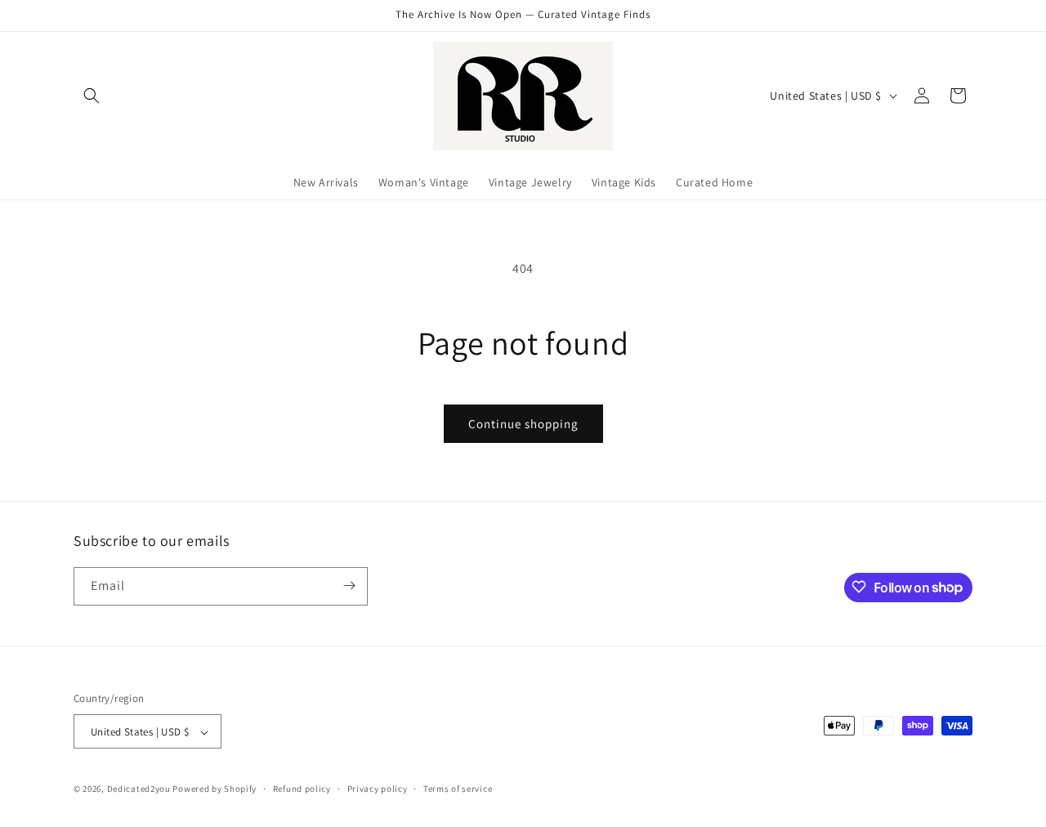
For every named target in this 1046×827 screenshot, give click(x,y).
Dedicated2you (139, 789)
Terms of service (457, 788)
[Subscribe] (349, 585)
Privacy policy (377, 788)
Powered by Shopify (214, 789)
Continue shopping (523, 423)
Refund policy (302, 788)
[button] (92, 96)
